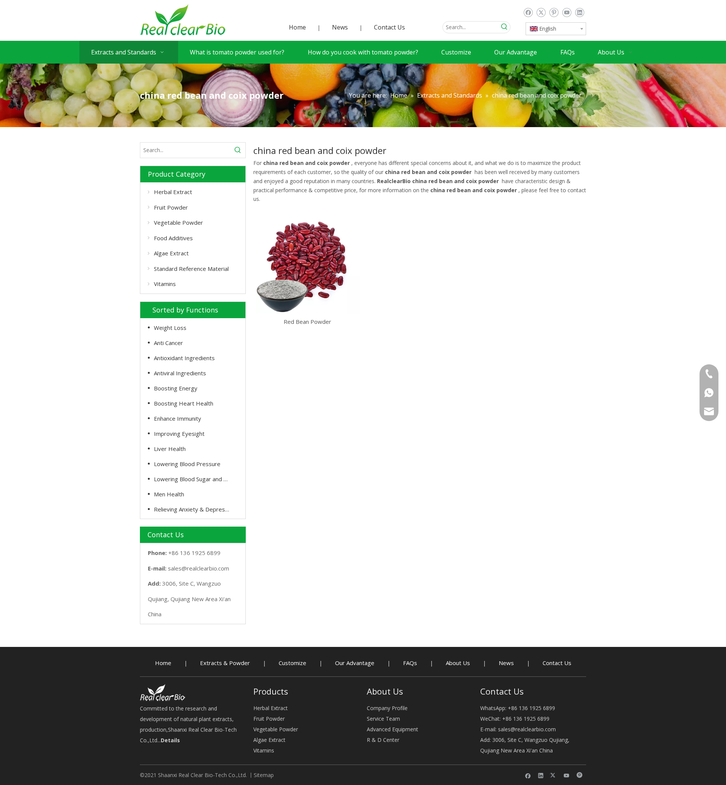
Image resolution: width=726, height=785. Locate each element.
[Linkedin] (579, 12)
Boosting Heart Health (183, 403)
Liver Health (170, 448)
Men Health (169, 494)
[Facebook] (528, 12)
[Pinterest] (553, 12)
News (340, 27)
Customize (292, 663)
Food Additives (173, 238)
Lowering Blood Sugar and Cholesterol (196, 479)
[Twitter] (541, 12)
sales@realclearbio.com (198, 568)
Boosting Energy (175, 388)
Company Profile (387, 708)
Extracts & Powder (225, 663)
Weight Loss (170, 327)
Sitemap (264, 775)
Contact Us (389, 27)
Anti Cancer (168, 343)
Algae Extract (171, 253)
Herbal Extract (173, 192)
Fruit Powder (171, 207)
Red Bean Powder (307, 321)
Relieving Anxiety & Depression (195, 509)
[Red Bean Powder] (308, 261)
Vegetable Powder (178, 222)
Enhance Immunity (177, 418)
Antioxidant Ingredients (184, 358)
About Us (458, 663)
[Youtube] (566, 12)
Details (170, 740)
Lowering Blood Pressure (187, 464)
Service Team (383, 718)
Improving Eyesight (179, 433)
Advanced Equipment (392, 729)
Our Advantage (354, 663)
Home (297, 27)
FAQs (410, 663)
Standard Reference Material (191, 268)
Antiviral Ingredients (180, 373)
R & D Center (383, 739)
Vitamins (165, 284)
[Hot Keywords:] (504, 27)
